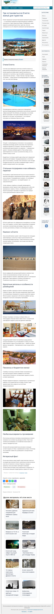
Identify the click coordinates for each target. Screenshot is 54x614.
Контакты (24, 611)
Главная (6, 8)
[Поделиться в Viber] (15, 481)
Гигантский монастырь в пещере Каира (28, 533)
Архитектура (45, 28)
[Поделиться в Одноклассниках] (7, 481)
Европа (44, 61)
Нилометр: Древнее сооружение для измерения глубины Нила (11, 513)
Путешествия (21, 472)
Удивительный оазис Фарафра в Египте (28, 511)
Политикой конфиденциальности (35, 609)
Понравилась (7, 486)
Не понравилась (21, 486)
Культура (44, 35)
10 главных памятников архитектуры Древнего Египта (11, 573)
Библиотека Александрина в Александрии (27, 593)
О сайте (30, 611)
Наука (43, 30)
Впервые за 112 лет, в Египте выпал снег (12, 532)
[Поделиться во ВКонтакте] (4, 481)
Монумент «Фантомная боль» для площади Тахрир (28, 553)
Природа (44, 18)
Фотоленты (45, 42)
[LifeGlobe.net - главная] (17, 3)
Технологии (45, 20)
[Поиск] (51, 7)
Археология (45, 37)
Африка (44, 59)
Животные (45, 32)
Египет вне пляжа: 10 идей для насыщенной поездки (12, 593)
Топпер (26, 472)
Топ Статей (13, 8)
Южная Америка (44, 68)
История (44, 25)
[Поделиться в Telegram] (10, 481)
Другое (44, 40)
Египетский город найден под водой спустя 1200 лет (11, 553)
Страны (21, 8)
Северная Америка (44, 65)
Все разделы (45, 45)
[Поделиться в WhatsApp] (12, 481)
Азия (43, 56)
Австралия (45, 54)
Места (43, 15)
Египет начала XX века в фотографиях (28, 571)
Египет (21, 59)
